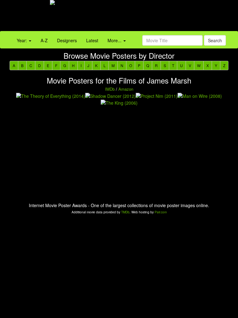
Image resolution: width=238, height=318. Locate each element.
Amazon (125, 89)
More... (115, 40)
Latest (92, 40)
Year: (22, 40)
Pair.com (161, 212)
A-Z (44, 40)
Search (215, 40)
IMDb (110, 89)
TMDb (125, 212)
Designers (67, 40)
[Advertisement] (148, 17)
